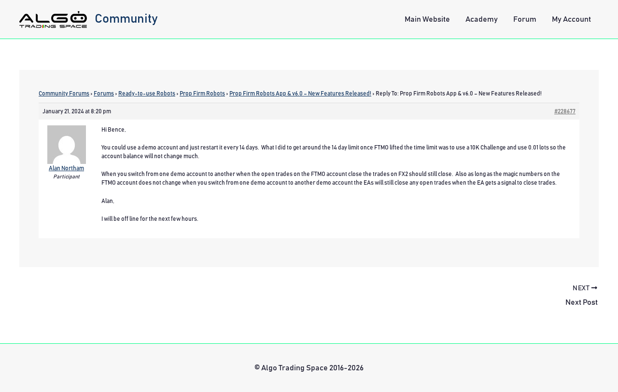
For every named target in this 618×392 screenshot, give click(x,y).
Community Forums (64, 93)
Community (126, 19)
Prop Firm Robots (202, 93)
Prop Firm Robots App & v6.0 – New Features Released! (300, 93)
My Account (571, 19)
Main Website (427, 19)
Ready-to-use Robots (146, 93)
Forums (104, 93)
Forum (524, 19)
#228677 (565, 111)
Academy (481, 19)
